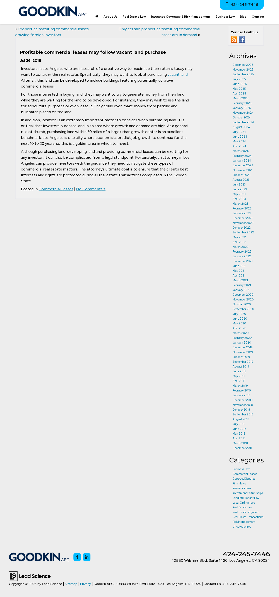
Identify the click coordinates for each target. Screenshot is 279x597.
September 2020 (243, 309)
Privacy (85, 584)
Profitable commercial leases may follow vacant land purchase (93, 52)
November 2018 (243, 404)
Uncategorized (242, 526)
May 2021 (239, 270)
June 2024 (240, 136)
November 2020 (243, 299)
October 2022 (242, 227)
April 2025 (239, 93)
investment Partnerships (248, 493)
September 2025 (243, 74)
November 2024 (243, 112)
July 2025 (239, 79)
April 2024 (239, 146)
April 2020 (239, 328)
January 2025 (242, 108)
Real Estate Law (242, 507)
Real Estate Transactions (248, 517)
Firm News (239, 483)
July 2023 (239, 184)
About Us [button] (110, 17)
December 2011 (242, 448)
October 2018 (241, 409)
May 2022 (239, 237)
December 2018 (243, 400)
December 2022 (243, 218)
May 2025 (239, 88)
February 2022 (242, 251)
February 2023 (242, 208)
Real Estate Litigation (246, 512)
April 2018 (239, 438)
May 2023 (239, 194)
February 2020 (242, 337)
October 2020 (242, 304)
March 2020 (241, 333)
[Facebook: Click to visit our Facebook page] (77, 557)
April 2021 (239, 275)
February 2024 (242, 155)
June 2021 (239, 266)
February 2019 (242, 390)
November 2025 (243, 69)
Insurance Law (242, 488)
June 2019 (239, 371)
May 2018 (239, 433)
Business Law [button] (225, 17)
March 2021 (240, 280)
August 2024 (241, 127)
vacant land (178, 74)
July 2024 (239, 131)
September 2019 (243, 361)
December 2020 (243, 294)
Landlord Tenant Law (246, 497)
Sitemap (71, 584)
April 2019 (239, 381)
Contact (258, 17)
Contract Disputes (244, 478)
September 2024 (243, 122)
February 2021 (242, 285)
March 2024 (241, 151)
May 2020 (239, 323)
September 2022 (243, 232)
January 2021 (241, 290)
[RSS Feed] (234, 39)
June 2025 (240, 84)
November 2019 (243, 352)
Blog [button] (243, 17)
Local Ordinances (244, 502)
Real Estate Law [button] (134, 17)
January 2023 (242, 213)
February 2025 (242, 103)
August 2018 (241, 419)
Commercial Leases (56, 189)
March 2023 (240, 203)
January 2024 (242, 160)
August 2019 (241, 366)
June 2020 (240, 318)
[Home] (97, 16)
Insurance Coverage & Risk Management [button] (180, 17)
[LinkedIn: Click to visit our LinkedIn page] (86, 557)
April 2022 (239, 242)
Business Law (241, 469)
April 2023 (239, 199)
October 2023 (241, 175)
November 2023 (243, 170)
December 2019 (243, 347)
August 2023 (241, 179)
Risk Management (244, 521)
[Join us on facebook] (241, 39)
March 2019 (240, 385)
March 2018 (240, 443)
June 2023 (240, 189)
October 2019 (241, 357)
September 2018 (243, 414)
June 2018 (239, 428)
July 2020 (239, 313)
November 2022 (243, 222)
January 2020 (242, 342)
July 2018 (239, 424)
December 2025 (243, 64)
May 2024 (239, 141)
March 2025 (240, 98)
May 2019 (239, 376)
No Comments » (90, 189)
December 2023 (243, 165)
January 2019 (241, 395)
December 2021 (243, 261)
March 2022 (240, 246)
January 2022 (242, 256)
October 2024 (242, 117)
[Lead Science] (30, 575)
